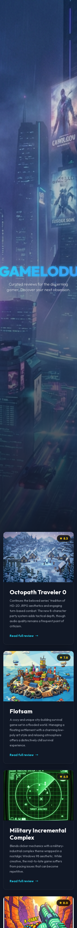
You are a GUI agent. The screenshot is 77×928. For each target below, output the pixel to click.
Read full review (22, 636)
